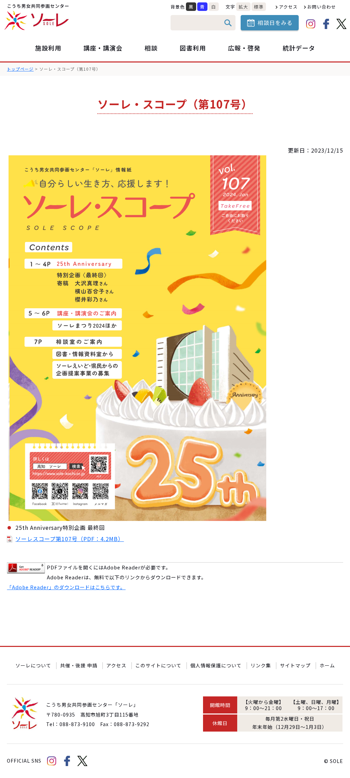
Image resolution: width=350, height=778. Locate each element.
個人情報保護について (216, 665)
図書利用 (193, 47)
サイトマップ (295, 665)
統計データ (299, 47)
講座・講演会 (102, 47)
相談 (151, 47)
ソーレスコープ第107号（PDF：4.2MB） (69, 539)
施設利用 (48, 47)
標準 (259, 6)
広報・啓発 (244, 47)
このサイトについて (158, 665)
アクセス (288, 6)
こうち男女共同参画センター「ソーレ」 (37, 17)
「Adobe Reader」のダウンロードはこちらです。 (66, 587)
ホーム (327, 665)
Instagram (311, 24)
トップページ (20, 69)
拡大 (243, 6)
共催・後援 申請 (78, 665)
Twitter (341, 24)
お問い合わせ (321, 6)
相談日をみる (275, 22)
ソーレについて (33, 665)
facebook (326, 24)
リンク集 (261, 665)
